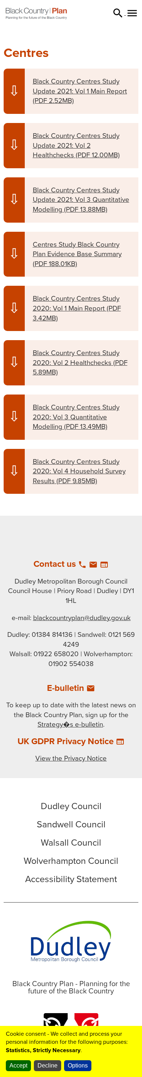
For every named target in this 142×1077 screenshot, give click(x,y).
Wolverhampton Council (71, 860)
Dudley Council (71, 806)
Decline (48, 1065)
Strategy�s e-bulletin (70, 724)
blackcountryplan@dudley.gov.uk (82, 618)
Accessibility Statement (71, 879)
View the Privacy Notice (71, 758)
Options (78, 1065)
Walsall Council (71, 842)
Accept (18, 1065)
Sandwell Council (71, 824)
